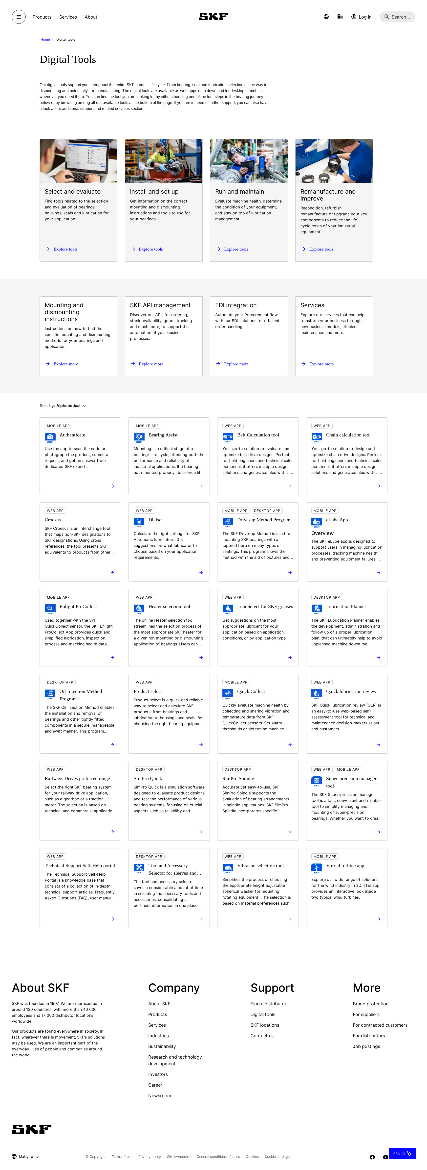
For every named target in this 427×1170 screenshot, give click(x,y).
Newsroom (159, 1095)
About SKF (159, 1003)
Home (45, 39)
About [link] (91, 17)
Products (157, 1014)
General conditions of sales (218, 1156)
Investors (158, 1074)
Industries (158, 1035)
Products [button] (42, 17)
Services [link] (68, 17)
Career (155, 1085)
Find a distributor (268, 1003)
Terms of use (122, 1156)
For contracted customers (380, 1025)
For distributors (369, 1035)
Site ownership (179, 1156)
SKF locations (265, 1025)
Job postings (366, 1046)
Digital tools (263, 1014)
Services (157, 1025)
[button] (326, 16)
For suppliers (366, 1014)
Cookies (252, 1156)
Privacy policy (149, 1156)
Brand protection (371, 1003)
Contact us (262, 1035)
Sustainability (162, 1046)
